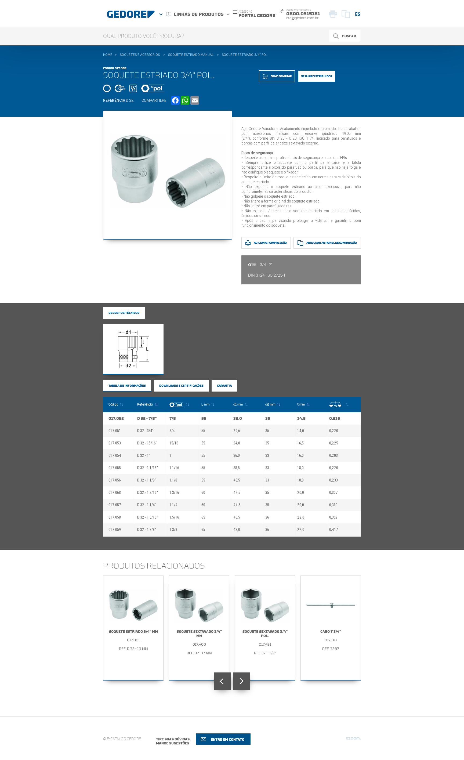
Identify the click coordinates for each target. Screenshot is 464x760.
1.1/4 (173, 505)
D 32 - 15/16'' (147, 443)
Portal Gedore (257, 14)
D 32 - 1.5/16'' (147, 517)
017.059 (114, 529)
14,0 (300, 431)
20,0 (300, 492)
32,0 (237, 418)
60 (203, 492)
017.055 (114, 468)
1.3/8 (173, 529)
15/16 (173, 443)
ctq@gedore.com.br (302, 18)
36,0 (236, 455)
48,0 (236, 529)
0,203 (333, 455)
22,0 (300, 517)
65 (203, 517)
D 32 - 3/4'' (145, 431)
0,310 (333, 505)
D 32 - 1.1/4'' (146, 505)
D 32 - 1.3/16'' (147, 492)
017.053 (114, 443)
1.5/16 (174, 517)
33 (267, 455)
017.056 (114, 480)
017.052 (116, 418)
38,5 (236, 468)
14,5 (301, 418)
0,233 (333, 480)
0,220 (333, 431)
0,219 (334, 418)
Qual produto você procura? (143, 36)
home (107, 55)
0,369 (333, 517)
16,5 (300, 443)
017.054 (114, 455)
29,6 (236, 431)
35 (267, 418)
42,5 (236, 492)
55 (203, 418)
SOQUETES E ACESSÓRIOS (140, 55)
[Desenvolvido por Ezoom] (353, 740)
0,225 (333, 443)
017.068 (114, 492)
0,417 (333, 529)
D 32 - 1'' (143, 455)
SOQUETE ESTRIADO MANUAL (190, 55)
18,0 (300, 468)
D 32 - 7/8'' (147, 418)
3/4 (172, 431)
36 (267, 517)
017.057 (114, 505)
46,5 (236, 517)
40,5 (236, 480)
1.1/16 (174, 468)
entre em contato (227, 739)
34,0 (236, 443)
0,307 (333, 492)
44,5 (236, 505)
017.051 (114, 431)
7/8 (172, 418)
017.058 (114, 517)
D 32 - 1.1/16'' (147, 468)
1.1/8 (173, 480)
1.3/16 (174, 492)
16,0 (300, 455)
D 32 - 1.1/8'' (146, 480)
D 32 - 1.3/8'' (146, 529)
